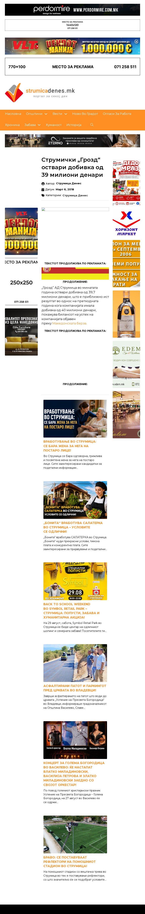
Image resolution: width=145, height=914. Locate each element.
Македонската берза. (69, 323)
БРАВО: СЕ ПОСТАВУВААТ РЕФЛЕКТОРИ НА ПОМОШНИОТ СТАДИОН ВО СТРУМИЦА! (69, 862)
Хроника (12, 125)
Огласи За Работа (117, 114)
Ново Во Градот (85, 114)
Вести (57, 114)
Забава (30, 125)
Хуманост (54, 125)
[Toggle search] (92, 125)
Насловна (13, 114)
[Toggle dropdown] (46, 114)
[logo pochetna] (40, 92)
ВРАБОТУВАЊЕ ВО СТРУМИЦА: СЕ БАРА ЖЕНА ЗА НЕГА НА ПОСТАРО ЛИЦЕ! (69, 446)
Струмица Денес (75, 195)
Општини (34, 114)
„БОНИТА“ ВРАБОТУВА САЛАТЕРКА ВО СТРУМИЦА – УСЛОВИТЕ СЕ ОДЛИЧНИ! (73, 527)
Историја (73, 125)
